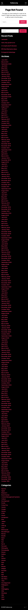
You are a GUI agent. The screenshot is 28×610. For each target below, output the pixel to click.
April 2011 (4, 199)
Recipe (3, 566)
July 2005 (4, 340)
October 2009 (5, 235)
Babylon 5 (4, 493)
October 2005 (5, 334)
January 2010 (5, 229)
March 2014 (4, 156)
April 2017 (4, 115)
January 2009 (5, 254)
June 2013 (4, 166)
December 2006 (6, 305)
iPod (2, 519)
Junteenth (4, 39)
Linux (2, 527)
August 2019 (5, 86)
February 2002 (5, 424)
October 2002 (5, 407)
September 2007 (6, 287)
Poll (2, 556)
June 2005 (4, 342)
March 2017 (4, 117)
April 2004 (4, 370)
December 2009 (6, 231)
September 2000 (6, 458)
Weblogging (4, 589)
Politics (3, 554)
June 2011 (4, 195)
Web (2, 587)
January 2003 (5, 401)
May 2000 (4, 467)
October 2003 (5, 383)
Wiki (2, 591)
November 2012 (6, 180)
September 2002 (6, 409)
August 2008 (5, 264)
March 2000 (5, 471)
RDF (2, 564)
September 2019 (6, 84)
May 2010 (4, 221)
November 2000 (6, 454)
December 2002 (6, 403)
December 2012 (6, 178)
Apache (3, 488)
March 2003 (5, 397)
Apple (3, 491)
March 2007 (5, 299)
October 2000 (5, 456)
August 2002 (5, 411)
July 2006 (4, 315)
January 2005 (5, 352)
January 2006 (5, 327)
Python (3, 558)
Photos (3, 552)
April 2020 (4, 70)
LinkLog (3, 525)
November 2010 (6, 209)
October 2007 (5, 285)
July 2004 (4, 364)
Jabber (3, 521)
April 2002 (4, 420)
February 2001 (5, 448)
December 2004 (6, 354)
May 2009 (4, 246)
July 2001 (4, 438)
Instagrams (4, 517)
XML (2, 595)
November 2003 (6, 381)
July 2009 (4, 242)
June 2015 (4, 131)
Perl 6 (3, 544)
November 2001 (6, 430)
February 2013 (5, 174)
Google (3, 509)
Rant (2, 562)
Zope (2, 599)
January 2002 (5, 426)
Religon (3, 568)
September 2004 (6, 360)
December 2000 (6, 452)
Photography (5, 550)
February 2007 (5, 301)
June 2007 (4, 293)
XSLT (2, 597)
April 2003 (4, 395)
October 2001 (5, 432)
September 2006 (6, 311)
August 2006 (5, 313)
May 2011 (4, 197)
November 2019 (6, 80)
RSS (2, 574)
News (3, 538)
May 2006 (4, 319)
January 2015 (5, 141)
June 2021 (4, 60)
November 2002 (6, 405)
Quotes (3, 560)
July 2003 (4, 389)
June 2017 (4, 111)
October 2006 (5, 309)
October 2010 (5, 211)
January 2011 (5, 205)
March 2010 (4, 225)
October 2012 (5, 182)
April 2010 (4, 223)
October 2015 (5, 123)
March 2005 (5, 348)
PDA (2, 540)
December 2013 (6, 160)
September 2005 (6, 336)
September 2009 (6, 238)
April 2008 (4, 272)
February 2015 (5, 139)
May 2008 (4, 270)
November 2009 (6, 233)
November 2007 (6, 282)
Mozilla (3, 536)
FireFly (3, 503)
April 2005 (4, 346)
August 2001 (5, 436)
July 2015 (4, 129)
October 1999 (5, 481)
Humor (3, 515)
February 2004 (5, 375)
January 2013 (5, 176)
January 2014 (5, 158)
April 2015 (4, 135)
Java (2, 523)
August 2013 (5, 162)
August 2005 (5, 338)
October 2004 (5, 358)
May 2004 (4, 368)
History (3, 511)
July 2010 (4, 217)
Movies (3, 533)
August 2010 (5, 215)
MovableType (5, 531)
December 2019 (6, 78)
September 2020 (6, 64)
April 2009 (4, 248)
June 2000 (4, 464)
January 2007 (5, 303)
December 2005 (6, 330)
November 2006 (6, 307)
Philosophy (4, 548)
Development (5, 501)
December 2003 (6, 379)
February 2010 (5, 227)
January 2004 (5, 377)
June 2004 (4, 366)
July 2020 (4, 66)
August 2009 (5, 240)
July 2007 (4, 291)
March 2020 (5, 72)
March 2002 (5, 422)
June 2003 (4, 391)
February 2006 (5, 325)
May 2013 (4, 168)
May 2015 (4, 133)
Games (3, 507)
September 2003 (6, 385)
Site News (4, 576)
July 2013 (4, 164)
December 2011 (6, 184)
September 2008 (6, 262)
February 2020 (5, 74)
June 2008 (4, 268)
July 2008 (4, 266)
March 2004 (5, 372)
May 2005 (4, 344)
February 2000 (5, 473)
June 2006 (4, 317)
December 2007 (6, 280)
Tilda (2, 581)
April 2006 (4, 321)
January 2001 (5, 450)
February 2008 (5, 276)
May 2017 (4, 113)
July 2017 (4, 109)
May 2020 (4, 68)
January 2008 (5, 278)
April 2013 (4, 170)
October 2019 (5, 82)
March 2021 (4, 62)
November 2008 (6, 258)
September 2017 (6, 105)
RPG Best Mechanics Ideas (9, 49)
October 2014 (5, 148)
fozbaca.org (14, 3)
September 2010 (6, 213)
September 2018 (6, 96)
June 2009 (4, 244)
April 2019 (4, 90)
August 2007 (5, 289)
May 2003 (4, 393)
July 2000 (4, 462)
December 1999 (6, 477)
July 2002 (4, 413)
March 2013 (4, 172)
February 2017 (5, 119)
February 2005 (5, 350)
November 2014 (6, 145)
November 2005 (6, 332)
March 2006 (5, 323)
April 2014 (4, 154)
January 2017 (5, 121)
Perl (2, 542)
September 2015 (6, 125)
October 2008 (5, 260)
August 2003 (5, 387)
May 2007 (4, 295)
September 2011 (6, 188)
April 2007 (4, 297)
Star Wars (4, 578)
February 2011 (5, 203)
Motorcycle (4, 529)
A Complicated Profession (9, 46)
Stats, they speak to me (8, 42)
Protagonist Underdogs (8, 52)
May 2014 (4, 152)
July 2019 (4, 88)
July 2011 (4, 193)
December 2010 (6, 207)
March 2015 (4, 137)
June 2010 (4, 219)
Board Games (5, 495)
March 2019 (4, 92)
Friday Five (4, 505)
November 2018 (6, 94)
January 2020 (5, 76)
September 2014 (6, 150)
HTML (3, 513)
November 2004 (6, 356)
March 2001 (4, 446)
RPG (2, 572)
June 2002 (4, 415)
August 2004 (5, 362)
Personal (4, 546)
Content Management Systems (10, 497)
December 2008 (6, 256)
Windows (4, 593)
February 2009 (5, 252)
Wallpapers (4, 585)
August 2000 (5, 460)
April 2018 (4, 100)
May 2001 (4, 442)
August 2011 (5, 190)
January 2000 (5, 475)
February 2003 (5, 399)
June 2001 (4, 440)
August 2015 (5, 127)
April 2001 (4, 444)
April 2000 (4, 469)
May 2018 (4, 98)
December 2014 (6, 143)
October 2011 (5, 186)
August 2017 (5, 107)
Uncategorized (5, 583)
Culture (3, 499)
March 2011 (4, 201)
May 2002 (4, 417)
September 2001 (6, 434)
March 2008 (5, 274)
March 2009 (5, 250)
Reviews (3, 570)
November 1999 (6, 479)
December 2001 (6, 428)
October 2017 (5, 103)
